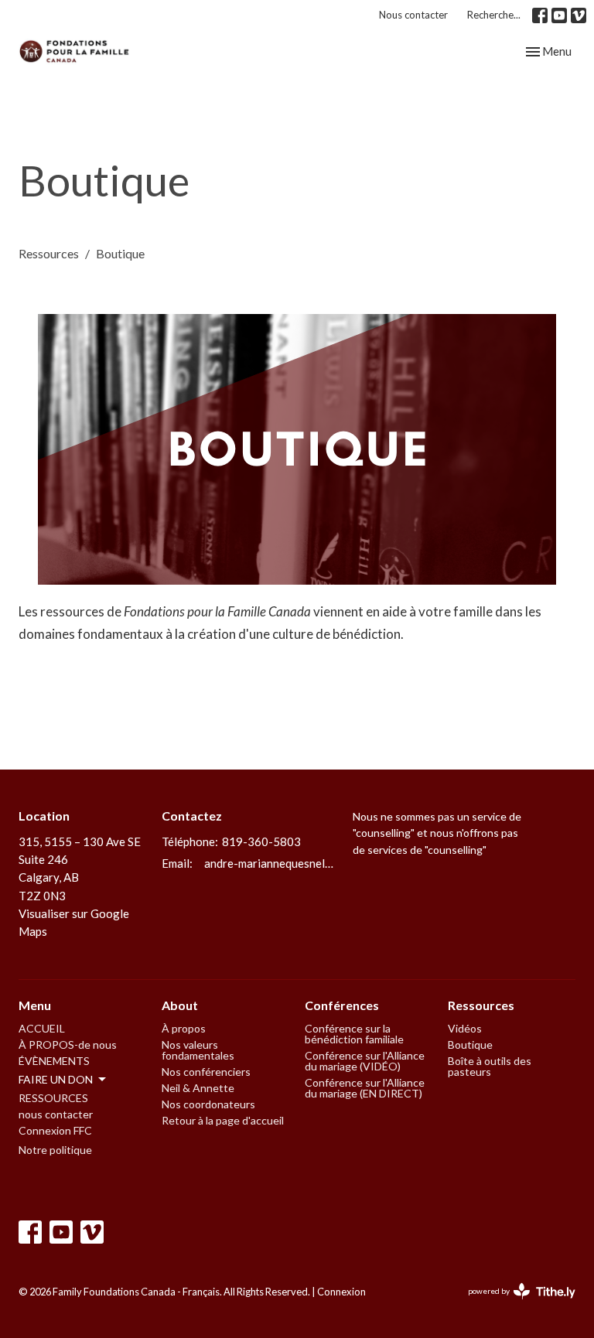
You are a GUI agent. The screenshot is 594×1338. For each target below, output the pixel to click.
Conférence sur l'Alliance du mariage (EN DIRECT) (365, 1088)
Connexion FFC (55, 1130)
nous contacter (56, 1114)
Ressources (49, 253)
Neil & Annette (198, 1087)
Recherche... (494, 15)
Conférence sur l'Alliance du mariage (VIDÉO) (365, 1061)
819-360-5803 (261, 841)
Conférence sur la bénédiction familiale (354, 1034)
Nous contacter (413, 15)
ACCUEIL (42, 1028)
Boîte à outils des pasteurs (489, 1066)
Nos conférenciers (206, 1071)
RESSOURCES (53, 1097)
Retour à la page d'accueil (223, 1120)
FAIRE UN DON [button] (56, 1079)
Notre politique (55, 1149)
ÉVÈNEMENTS (54, 1060)
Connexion (341, 1291)
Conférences (342, 1005)
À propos (184, 1028)
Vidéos (465, 1028)
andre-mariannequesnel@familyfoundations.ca (270, 863)
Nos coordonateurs (208, 1104)
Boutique (470, 1044)
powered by (514, 1304)
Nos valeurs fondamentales (198, 1050)
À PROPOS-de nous (68, 1044)
